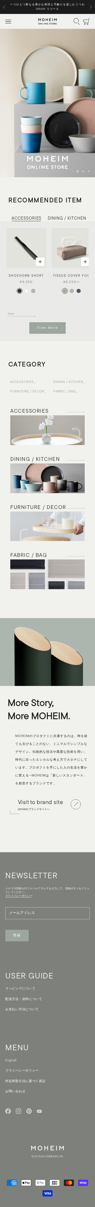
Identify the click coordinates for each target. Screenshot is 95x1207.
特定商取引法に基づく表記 (25, 1081)
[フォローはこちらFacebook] (8, 1111)
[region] (47, 103)
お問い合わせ (15, 1091)
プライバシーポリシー (22, 1070)
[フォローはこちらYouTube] (39, 1111)
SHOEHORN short (26, 275)
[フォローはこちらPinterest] (29, 1111)
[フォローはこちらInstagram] (18, 1111)
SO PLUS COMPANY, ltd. (49, 1156)
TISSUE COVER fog (72, 275)
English (11, 1060)
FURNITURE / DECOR (27, 391)
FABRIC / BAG (64, 391)
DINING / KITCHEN (67, 218)
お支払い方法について (22, 1009)
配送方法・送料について (23, 999)
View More (47, 328)
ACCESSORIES (26, 218)
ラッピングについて (20, 988)
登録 (17, 935)
